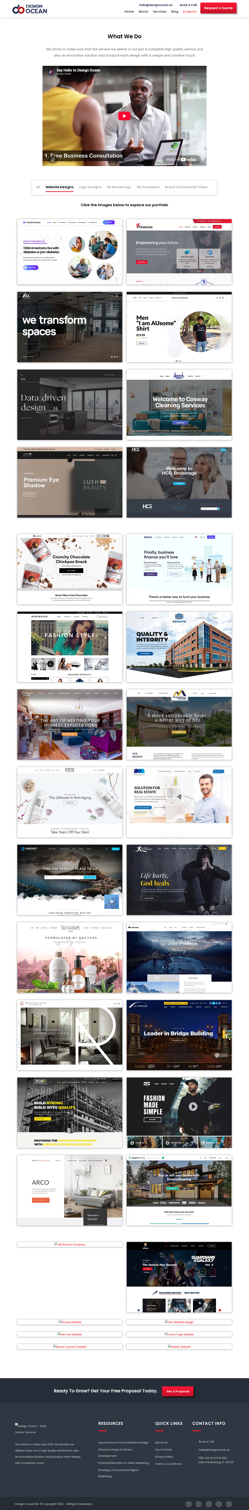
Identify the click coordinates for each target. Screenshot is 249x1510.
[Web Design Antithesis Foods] (69, 569)
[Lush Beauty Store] (69, 482)
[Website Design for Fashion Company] (179, 1113)
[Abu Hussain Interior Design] (69, 327)
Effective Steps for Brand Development (115, 1453)
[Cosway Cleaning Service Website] (179, 405)
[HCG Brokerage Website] (179, 482)
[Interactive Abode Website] (69, 405)
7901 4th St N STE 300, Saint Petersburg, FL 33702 (215, 1460)
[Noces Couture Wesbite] (69, 1346)
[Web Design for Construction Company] (179, 647)
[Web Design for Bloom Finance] (179, 569)
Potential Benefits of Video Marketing (123, 1463)
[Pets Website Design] (179, 1322)
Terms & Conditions (168, 1464)
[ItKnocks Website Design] (179, 252)
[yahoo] (217, 1504)
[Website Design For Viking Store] (179, 957)
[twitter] (197, 1504)
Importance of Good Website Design (123, 1442)
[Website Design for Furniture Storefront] (69, 1190)
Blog (174, 11)
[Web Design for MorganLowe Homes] (179, 724)
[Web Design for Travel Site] (69, 880)
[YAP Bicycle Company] (69, 1244)
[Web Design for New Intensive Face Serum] (69, 802)
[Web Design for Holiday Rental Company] (69, 724)
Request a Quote (218, 8)
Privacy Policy (164, 1457)
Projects (190, 11)
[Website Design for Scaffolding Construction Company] (69, 1113)
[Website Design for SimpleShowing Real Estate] (179, 1190)
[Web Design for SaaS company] (179, 802)
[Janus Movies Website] (179, 1277)
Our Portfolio (163, 1449)
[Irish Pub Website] (69, 1334)
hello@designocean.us (156, 5)
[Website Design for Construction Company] (179, 1035)
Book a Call (188, 5)
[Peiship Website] (179, 1346)
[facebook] (187, 1504)
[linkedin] (207, 1504)
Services (160, 11)
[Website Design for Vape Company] (69, 957)
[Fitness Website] (69, 1322)
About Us (161, 1442)
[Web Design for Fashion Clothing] (69, 647)
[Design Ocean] (29, 9)
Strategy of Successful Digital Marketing (118, 1473)
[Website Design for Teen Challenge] (179, 880)
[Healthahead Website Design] (69, 252)
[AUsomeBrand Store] (179, 327)
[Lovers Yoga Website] (179, 1334)
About (143, 11)
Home (129, 11)
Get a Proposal (178, 1391)
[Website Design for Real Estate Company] (69, 1035)
